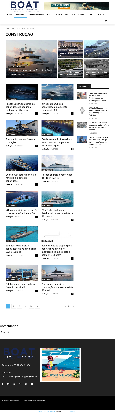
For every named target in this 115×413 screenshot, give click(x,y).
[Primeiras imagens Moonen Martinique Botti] (31, 59)
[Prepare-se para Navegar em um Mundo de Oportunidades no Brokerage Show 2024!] (82, 95)
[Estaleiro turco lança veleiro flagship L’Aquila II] (22, 273)
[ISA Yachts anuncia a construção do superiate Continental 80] (57, 92)
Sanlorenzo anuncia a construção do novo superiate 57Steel (57, 287)
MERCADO (16, 29)
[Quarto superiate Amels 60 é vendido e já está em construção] (22, 163)
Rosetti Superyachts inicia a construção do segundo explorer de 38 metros (20, 106)
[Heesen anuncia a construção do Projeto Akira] (57, 163)
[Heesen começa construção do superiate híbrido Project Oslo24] (70, 68)
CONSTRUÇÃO (91, 47)
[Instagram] (8, 384)
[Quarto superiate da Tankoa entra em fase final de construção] (96, 68)
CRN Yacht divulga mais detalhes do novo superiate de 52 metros (57, 213)
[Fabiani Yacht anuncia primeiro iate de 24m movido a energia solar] (96, 49)
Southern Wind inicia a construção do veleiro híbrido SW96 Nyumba (21, 248)
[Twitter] (26, 384)
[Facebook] (2, 384)
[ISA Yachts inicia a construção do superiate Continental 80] (22, 199)
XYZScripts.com (71, 411)
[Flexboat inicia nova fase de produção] (22, 128)
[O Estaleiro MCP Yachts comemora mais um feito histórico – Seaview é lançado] (82, 125)
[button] (106, 21)
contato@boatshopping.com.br (22, 376)
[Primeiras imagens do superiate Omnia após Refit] (70, 49)
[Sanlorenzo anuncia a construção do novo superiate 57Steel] (57, 273)
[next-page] (37, 306)
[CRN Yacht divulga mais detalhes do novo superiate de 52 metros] (57, 199)
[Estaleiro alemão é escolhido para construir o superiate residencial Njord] (57, 128)
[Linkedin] (14, 384)
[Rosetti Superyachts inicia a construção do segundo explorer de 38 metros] (22, 92)
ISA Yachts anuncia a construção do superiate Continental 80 (54, 106)
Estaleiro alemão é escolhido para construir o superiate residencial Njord (57, 142)
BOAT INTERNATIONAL (16, 67)
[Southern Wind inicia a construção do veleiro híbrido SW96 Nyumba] (22, 234)
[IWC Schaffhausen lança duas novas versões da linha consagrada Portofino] (82, 110)
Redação (9, 113)
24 (31, 306)
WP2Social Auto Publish (46, 411)
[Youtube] (32, 384)
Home (8, 29)
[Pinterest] (20, 384)
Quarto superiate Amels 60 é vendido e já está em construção (21, 177)
